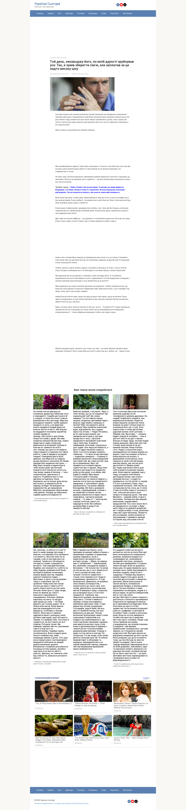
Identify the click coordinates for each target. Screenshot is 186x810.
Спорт (103, 13)
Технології (114, 13)
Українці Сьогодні (47, 3)
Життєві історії (83, 74)
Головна (39, 13)
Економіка (93, 13)
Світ (59, 13)
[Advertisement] (93, 35)
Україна (50, 13)
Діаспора (69, 13)
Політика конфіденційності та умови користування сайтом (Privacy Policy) (61, 803)
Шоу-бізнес (127, 13)
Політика (80, 13)
